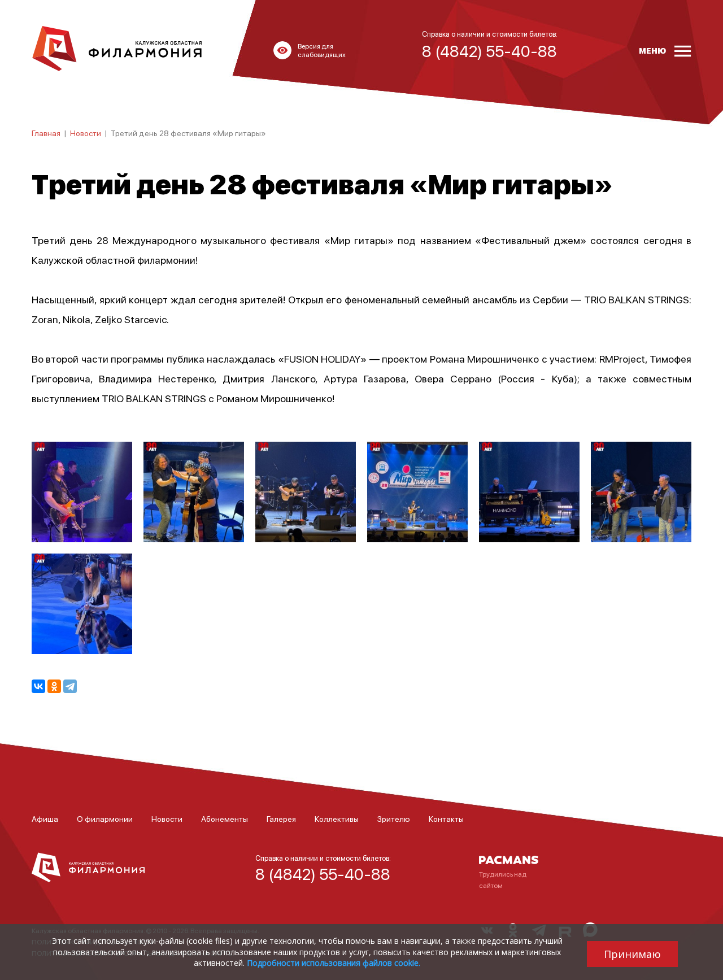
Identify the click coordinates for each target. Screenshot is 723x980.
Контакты (446, 818)
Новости (85, 133)
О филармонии (105, 818)
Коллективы (337, 818)
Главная (46, 133)
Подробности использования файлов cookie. (333, 962)
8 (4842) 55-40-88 (322, 874)
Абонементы (224, 818)
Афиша (45, 818)
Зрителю (393, 818)
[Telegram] (70, 686)
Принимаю (632, 954)
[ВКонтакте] (38, 686)
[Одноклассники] (54, 686)
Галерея (281, 818)
